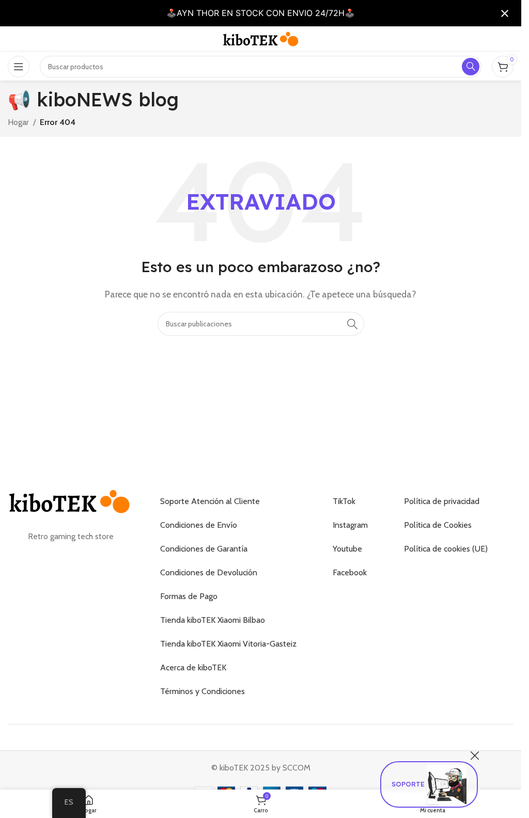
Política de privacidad (441, 501)
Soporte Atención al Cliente (210, 501)
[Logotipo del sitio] (261, 38)
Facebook (350, 572)
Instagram (350, 525)
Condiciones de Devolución (208, 572)
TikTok (344, 501)
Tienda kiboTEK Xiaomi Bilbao (212, 620)
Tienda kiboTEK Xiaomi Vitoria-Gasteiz (228, 644)
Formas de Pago (188, 596)
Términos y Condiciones (202, 691)
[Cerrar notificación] (505, 13)
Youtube (347, 549)
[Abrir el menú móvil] (19, 66)
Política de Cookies (438, 525)
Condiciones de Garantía (203, 549)
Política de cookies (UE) (446, 549)
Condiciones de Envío (198, 525)
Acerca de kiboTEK (193, 667)
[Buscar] (352, 324)
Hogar (18, 122)
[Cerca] (475, 755)
